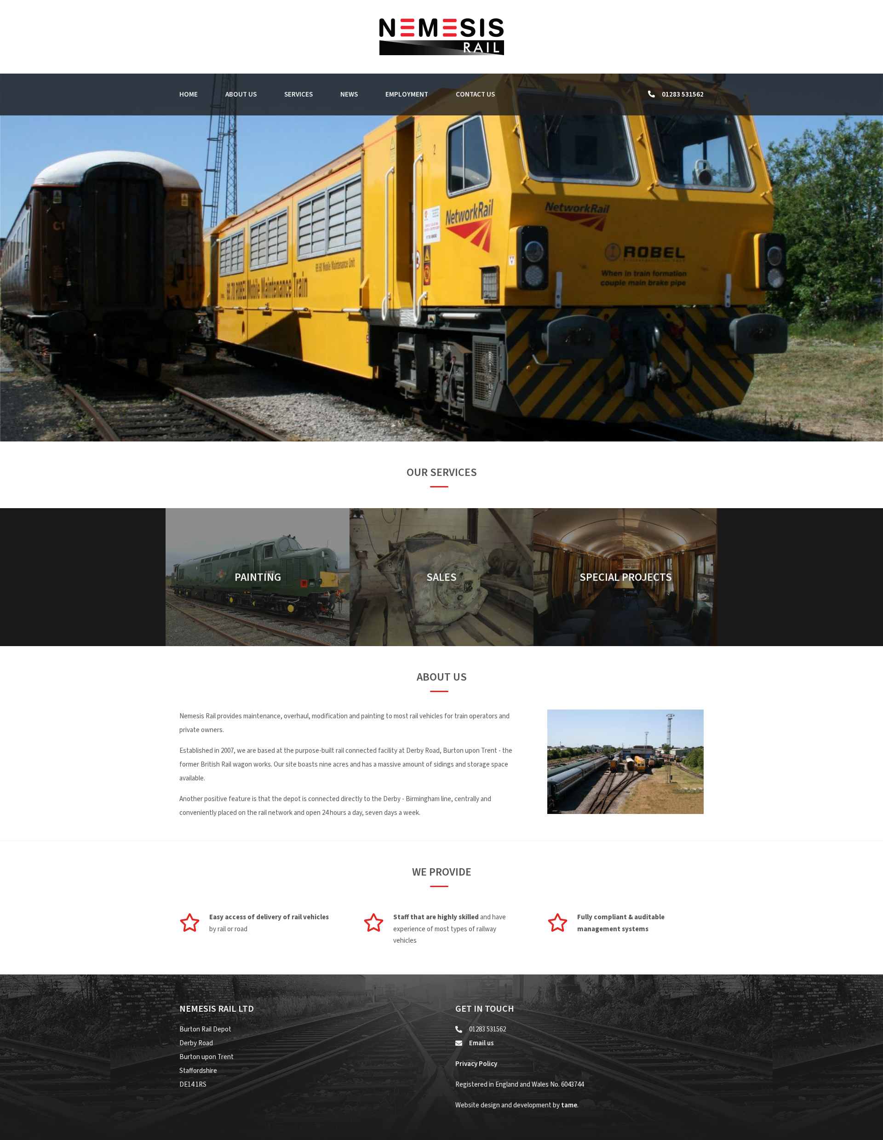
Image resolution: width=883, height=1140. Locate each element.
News (349, 94)
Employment (406, 94)
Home (188, 94)
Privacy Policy (476, 1064)
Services (298, 94)
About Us (241, 94)
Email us (481, 1043)
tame (569, 1105)
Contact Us (475, 94)
